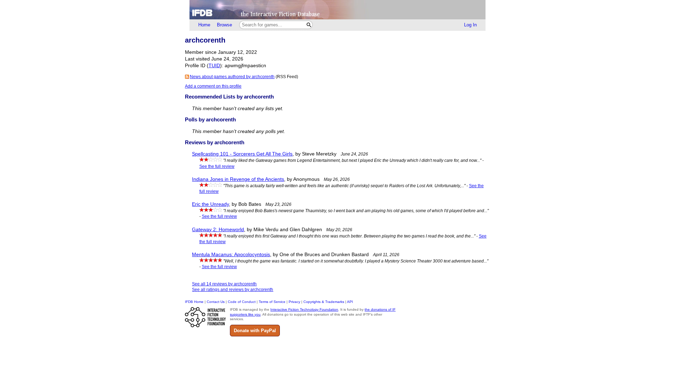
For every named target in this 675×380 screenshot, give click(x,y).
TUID (214, 65)
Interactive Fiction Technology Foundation (304, 309)
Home (204, 24)
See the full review (216, 166)
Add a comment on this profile (213, 86)
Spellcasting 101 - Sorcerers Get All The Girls (242, 154)
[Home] (337, 9)
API (350, 302)
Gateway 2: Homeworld (218, 229)
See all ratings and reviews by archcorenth (232, 289)
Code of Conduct (242, 302)
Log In (470, 24)
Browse (224, 24)
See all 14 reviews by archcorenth (224, 284)
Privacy (294, 302)
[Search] (309, 24)
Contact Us (216, 302)
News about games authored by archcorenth (232, 77)
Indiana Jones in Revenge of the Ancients (238, 179)
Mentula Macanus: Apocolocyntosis (231, 254)
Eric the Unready (210, 204)
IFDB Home (194, 302)
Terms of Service (272, 302)
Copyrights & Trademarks (323, 302)
